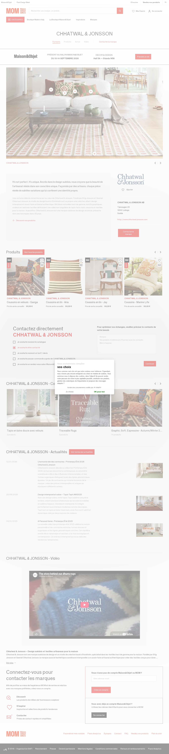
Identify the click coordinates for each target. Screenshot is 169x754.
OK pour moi (99, 392)
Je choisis (69, 392)
